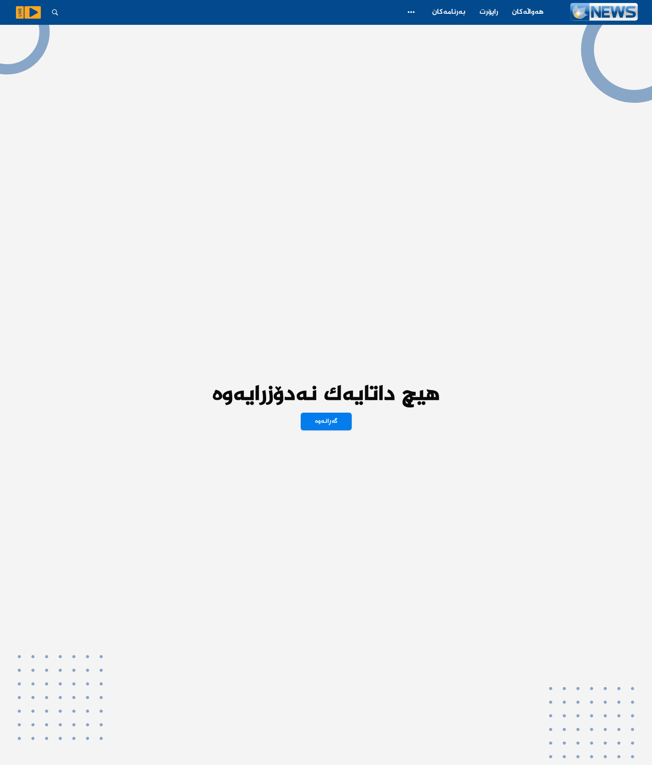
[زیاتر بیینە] (411, 12)
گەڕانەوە (326, 421)
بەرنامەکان (448, 12)
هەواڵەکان (528, 12)
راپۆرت (488, 12)
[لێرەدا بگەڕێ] (55, 12)
